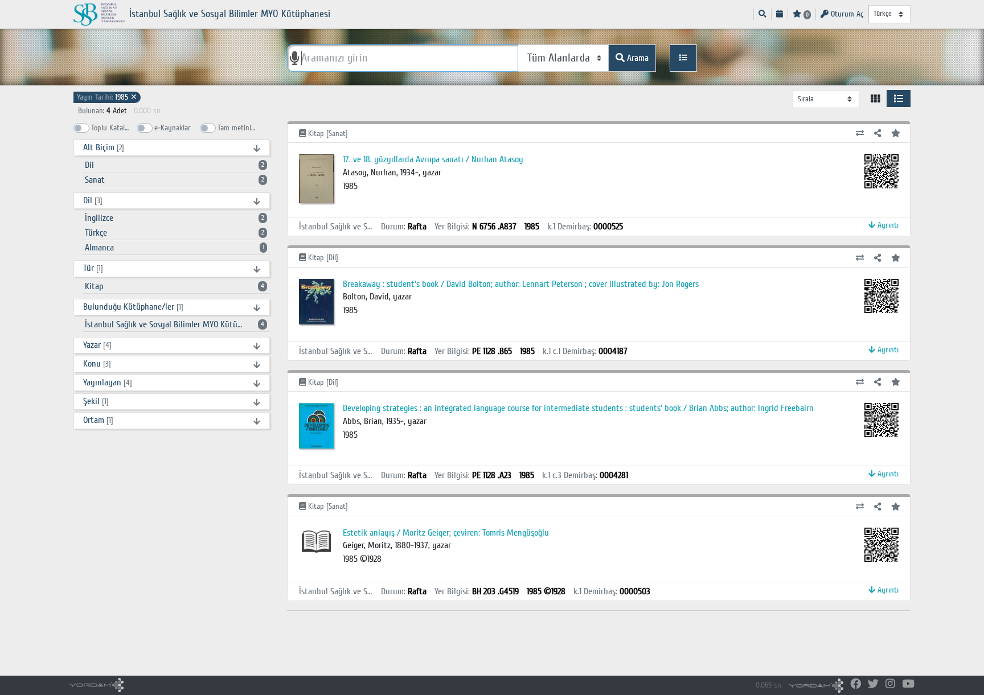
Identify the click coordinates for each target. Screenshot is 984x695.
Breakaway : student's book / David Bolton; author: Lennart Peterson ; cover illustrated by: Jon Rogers (521, 284)
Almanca (174, 247)
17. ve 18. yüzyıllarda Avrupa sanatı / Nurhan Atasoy (433, 159)
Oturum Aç (846, 14)
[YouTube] (908, 684)
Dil (174, 165)
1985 (107, 97)
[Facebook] (855, 684)
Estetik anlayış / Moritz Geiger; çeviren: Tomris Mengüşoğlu (446, 532)
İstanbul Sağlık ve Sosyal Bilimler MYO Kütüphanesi (174, 324)
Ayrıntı (887, 225)
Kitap (174, 286)
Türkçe (174, 232)
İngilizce (174, 218)
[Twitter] (873, 684)
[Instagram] (890, 684)
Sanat (174, 180)
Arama (637, 58)
